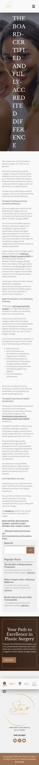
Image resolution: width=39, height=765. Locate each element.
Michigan (6, 526)
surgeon (18, 526)
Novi (13, 526)
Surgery (26, 526)
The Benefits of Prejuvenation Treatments (18, 565)
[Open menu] (33, 6)
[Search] (30, 550)
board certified (8, 521)
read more (31, 573)
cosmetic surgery (18, 523)
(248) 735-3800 (19, 735)
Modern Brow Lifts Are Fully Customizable (18, 598)
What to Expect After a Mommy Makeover (19, 580)
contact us (9, 511)
